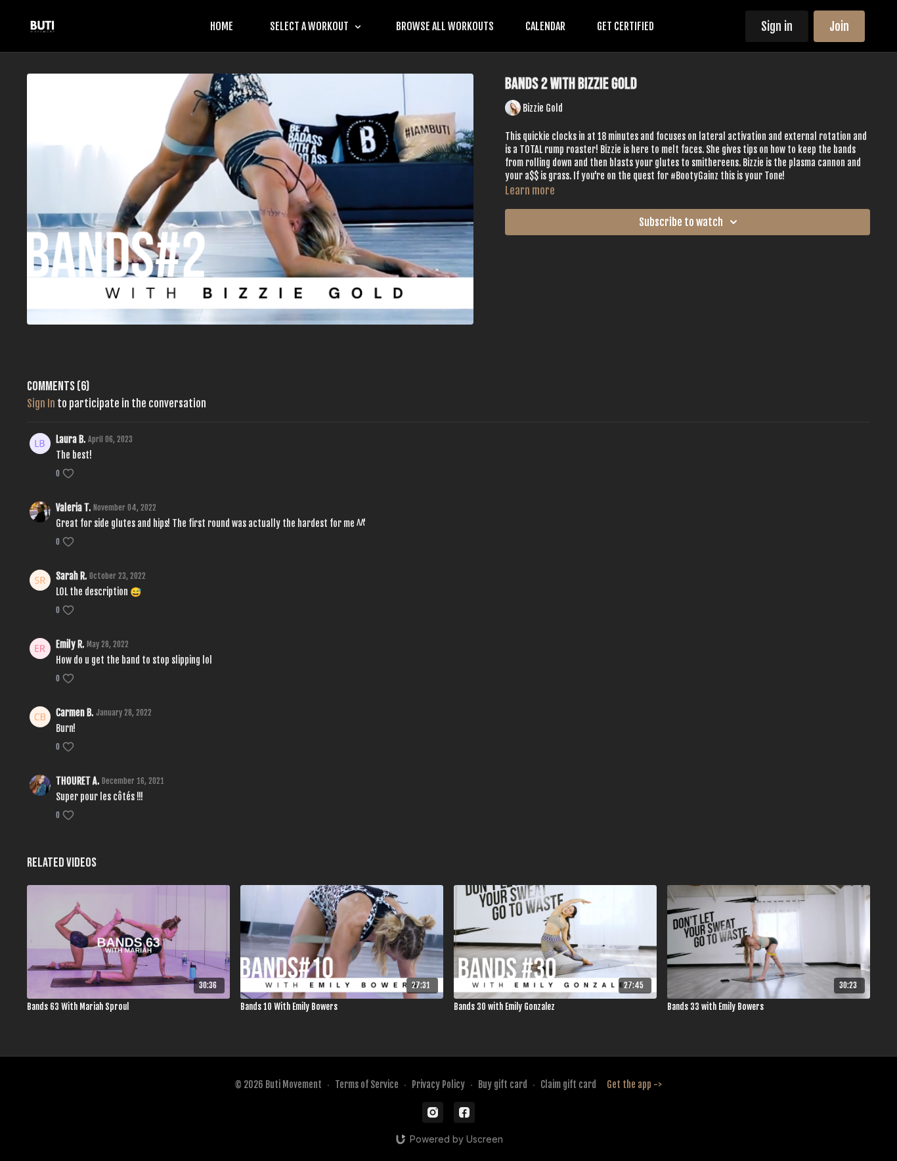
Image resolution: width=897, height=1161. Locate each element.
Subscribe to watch (681, 222)
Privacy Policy (438, 1084)
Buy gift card (502, 1084)
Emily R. (70, 644)
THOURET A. (77, 780)
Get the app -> (634, 1084)
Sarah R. (71, 575)
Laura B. (70, 439)
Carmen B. (74, 712)
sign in (41, 403)
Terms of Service (367, 1084)
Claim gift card (568, 1084)
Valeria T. (73, 507)
